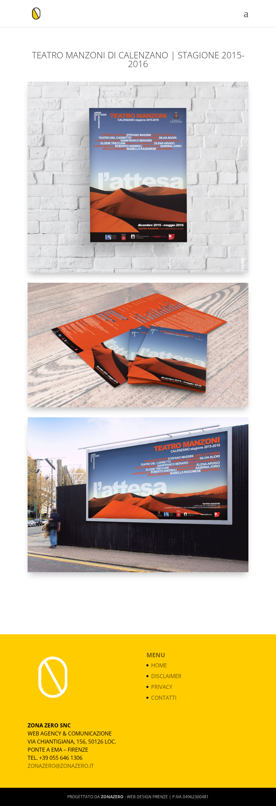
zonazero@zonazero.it (61, 766)
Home (159, 665)
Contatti (163, 697)
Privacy (161, 687)
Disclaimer (166, 676)
